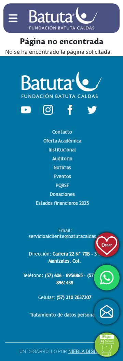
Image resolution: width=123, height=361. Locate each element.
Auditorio (62, 159)
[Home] (63, 11)
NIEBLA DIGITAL (86, 351)
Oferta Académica (62, 141)
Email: (68, 233)
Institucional (62, 150)
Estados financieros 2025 (62, 203)
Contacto (62, 132)
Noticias (62, 168)
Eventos (62, 176)
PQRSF (62, 185)
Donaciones (62, 194)
